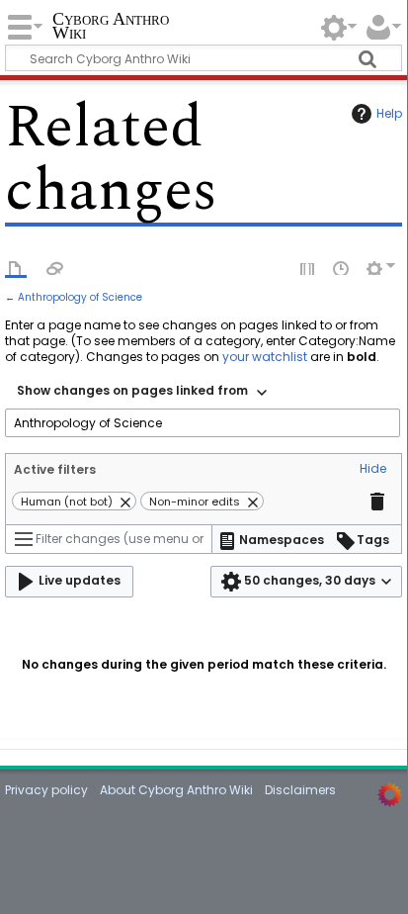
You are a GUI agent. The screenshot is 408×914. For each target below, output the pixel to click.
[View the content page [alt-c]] (16, 267)
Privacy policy (46, 789)
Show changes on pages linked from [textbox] (132, 390)
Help (389, 113)
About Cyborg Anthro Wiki (176, 789)
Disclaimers (300, 789)
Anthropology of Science (80, 297)
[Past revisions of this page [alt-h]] (342, 267)
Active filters (55, 469)
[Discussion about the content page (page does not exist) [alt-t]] (55, 267)
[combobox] (142, 393)
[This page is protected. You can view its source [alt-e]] (308, 267)
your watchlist (264, 356)
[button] (373, 470)
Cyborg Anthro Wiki (110, 27)
